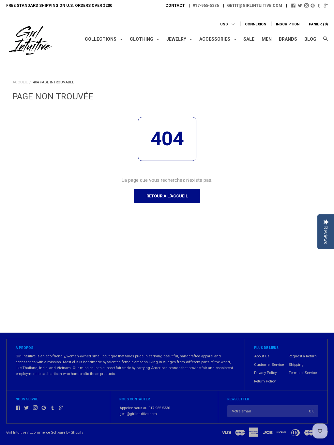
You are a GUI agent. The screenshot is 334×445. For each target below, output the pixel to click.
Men (267, 39)
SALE (248, 39)
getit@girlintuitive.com (254, 5)
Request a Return (303, 356)
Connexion (255, 24)
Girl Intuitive (16, 432)
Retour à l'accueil (167, 196)
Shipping (296, 365)
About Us (261, 356)
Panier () (318, 24)
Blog (310, 39)
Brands (288, 39)
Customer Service (269, 365)
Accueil (20, 82)
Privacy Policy (265, 373)
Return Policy (265, 381)
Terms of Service (303, 373)
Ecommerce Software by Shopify (56, 432)
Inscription (287, 24)
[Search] (325, 42)
